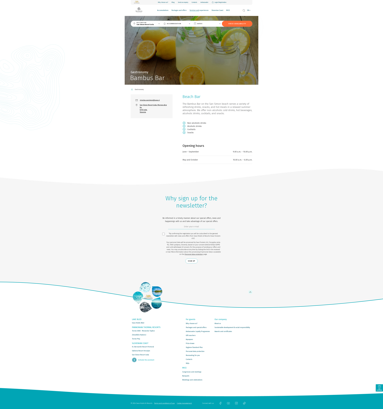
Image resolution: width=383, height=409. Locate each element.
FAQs (187, 363)
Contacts (194, 2)
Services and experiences (199, 10)
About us (218, 323)
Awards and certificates (223, 331)
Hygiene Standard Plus (194, 347)
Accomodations (162, 10)
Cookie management (184, 403)
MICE (228, 10)
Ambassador (204, 2)
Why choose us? (163, 2)
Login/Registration (220, 2)
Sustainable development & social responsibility (232, 327)
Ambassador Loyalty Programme (198, 331)
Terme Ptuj (136, 339)
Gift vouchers (191, 335)
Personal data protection (194, 254)
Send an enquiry (183, 2)
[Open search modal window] (243, 10)
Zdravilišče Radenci (139, 335)
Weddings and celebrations (192, 380)
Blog (173, 2)
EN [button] (248, 10)
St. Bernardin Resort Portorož (143, 347)
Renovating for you (193, 355)
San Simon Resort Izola (140, 355)
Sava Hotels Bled (138, 323)
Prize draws (190, 343)
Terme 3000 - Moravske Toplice (143, 331)
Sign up (191, 261)
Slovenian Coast (217, 10)
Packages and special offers (196, 327)
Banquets (185, 376)
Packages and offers (179, 10)
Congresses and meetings (191, 372)
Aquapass (189, 339)
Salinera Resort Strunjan (141, 351)
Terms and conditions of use (164, 403)
